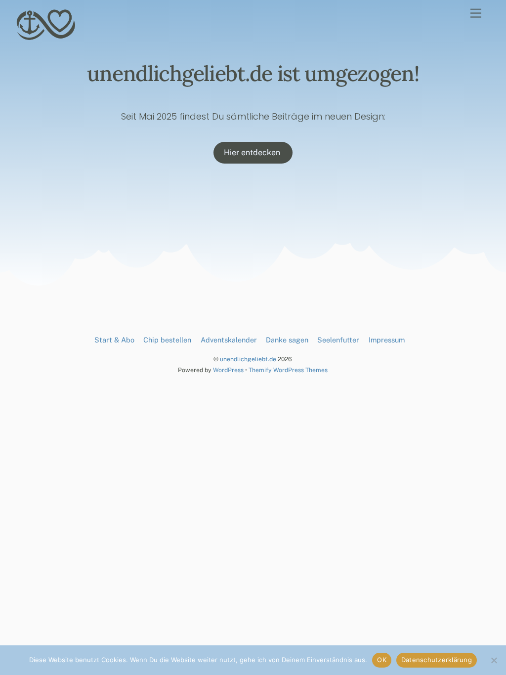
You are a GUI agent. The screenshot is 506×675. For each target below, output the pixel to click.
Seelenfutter (338, 340)
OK (381, 660)
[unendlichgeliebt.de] (46, 37)
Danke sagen (287, 340)
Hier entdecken (253, 152)
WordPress (228, 370)
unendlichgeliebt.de (248, 359)
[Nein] (494, 660)
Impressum (387, 340)
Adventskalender (229, 340)
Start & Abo (114, 340)
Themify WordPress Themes (288, 370)
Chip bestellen (167, 340)
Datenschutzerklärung (436, 660)
